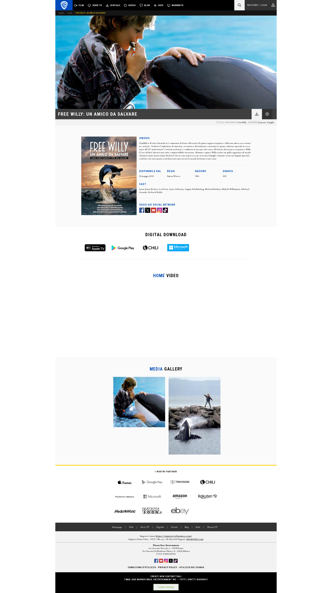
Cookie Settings (166, 587)
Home (61, 13)
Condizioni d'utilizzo (142, 567)
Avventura (261, 122)
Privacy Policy (167, 567)
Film (81, 5)
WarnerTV (177, 5)
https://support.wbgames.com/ (174, 536)
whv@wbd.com (195, 539)
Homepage (117, 527)
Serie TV (97, 5)
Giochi (132, 5)
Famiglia (270, 122)
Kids (160, 5)
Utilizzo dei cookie (191, 567)
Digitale (115, 5)
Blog (147, 5)
